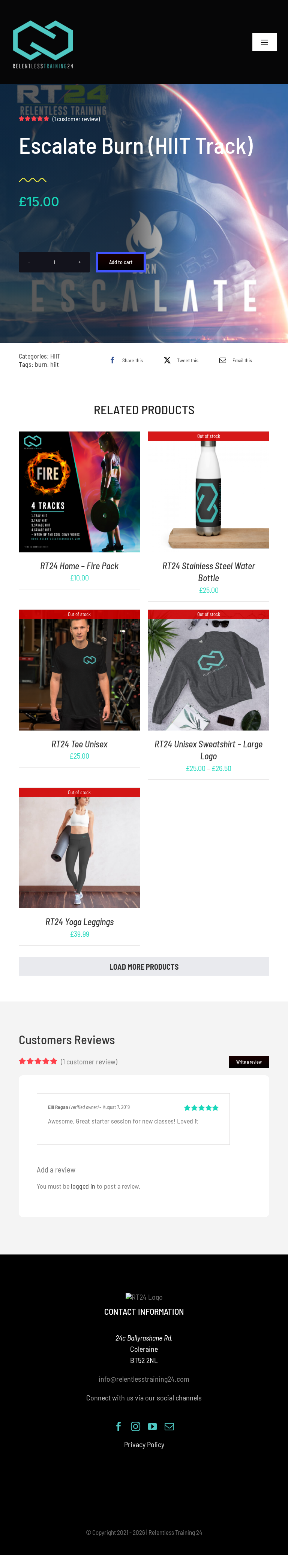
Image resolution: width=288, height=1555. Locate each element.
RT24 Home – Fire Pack (79, 565)
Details (103, 493)
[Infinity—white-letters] (43, 22)
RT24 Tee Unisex (79, 743)
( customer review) (76, 118)
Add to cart (121, 262)
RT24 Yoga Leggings (79, 921)
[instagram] (135, 1426)
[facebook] (118, 1426)
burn (41, 364)
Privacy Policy (144, 1444)
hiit (54, 364)
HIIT (55, 356)
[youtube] (152, 1426)
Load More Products (144, 966)
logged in (83, 1186)
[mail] (169, 1426)
